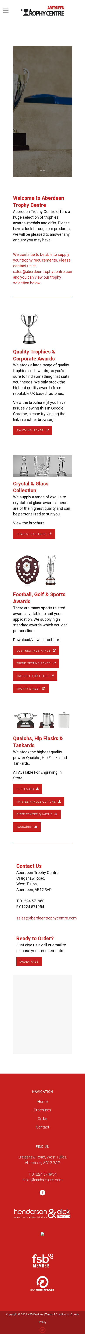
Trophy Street (28, 688)
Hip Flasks (25, 789)
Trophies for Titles (33, 676)
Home (42, 1101)
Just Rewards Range (34, 650)
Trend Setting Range (34, 663)
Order (42, 1118)
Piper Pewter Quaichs (34, 814)
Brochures (42, 1110)
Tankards (24, 827)
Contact (42, 1127)
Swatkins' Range (30, 430)
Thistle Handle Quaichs (36, 801)
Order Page (29, 961)
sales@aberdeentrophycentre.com (43, 271)
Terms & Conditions (57, 1314)
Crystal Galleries (31, 534)
